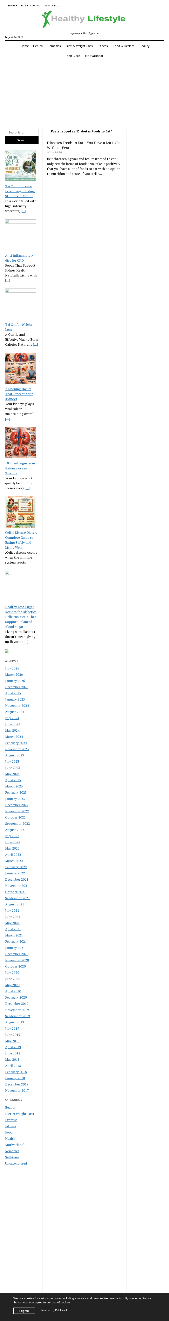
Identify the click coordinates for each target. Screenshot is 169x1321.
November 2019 (17, 1009)
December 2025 (16, 687)
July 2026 (12, 668)
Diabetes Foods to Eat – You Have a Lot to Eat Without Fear (84, 145)
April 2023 (13, 780)
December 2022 (16, 805)
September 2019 (17, 1016)
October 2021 (15, 891)
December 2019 (16, 1003)
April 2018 (13, 1065)
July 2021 (12, 910)
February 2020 (16, 997)
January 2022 (15, 873)
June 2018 (12, 1053)
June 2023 (12, 767)
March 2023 (14, 786)
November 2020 (17, 960)
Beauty (144, 46)
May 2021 (12, 923)
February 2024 (16, 742)
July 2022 (12, 836)
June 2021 (12, 916)
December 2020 (16, 954)
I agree (24, 1311)
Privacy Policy (53, 5)
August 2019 (14, 1022)
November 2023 (17, 749)
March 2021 (14, 935)
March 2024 (14, 736)
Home (24, 5)
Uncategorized (16, 1163)
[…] (23, 211)
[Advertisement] (84, 94)
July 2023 (12, 761)
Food (9, 1132)
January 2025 (15, 699)
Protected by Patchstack (54, 1310)
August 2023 (14, 755)
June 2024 (12, 724)
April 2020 (13, 991)
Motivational (94, 56)
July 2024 (12, 718)
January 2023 (15, 798)
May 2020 (12, 985)
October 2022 (15, 817)
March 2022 (14, 860)
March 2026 (14, 674)
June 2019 (12, 1034)
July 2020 (12, 972)
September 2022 (17, 823)
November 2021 (17, 885)
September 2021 (17, 898)
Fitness (103, 46)
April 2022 (13, 854)
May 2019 (12, 1041)
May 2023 (12, 774)
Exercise (11, 1120)
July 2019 (12, 1028)
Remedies (54, 46)
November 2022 (17, 811)
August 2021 (14, 904)
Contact (35, 5)
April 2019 (13, 1047)
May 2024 (12, 730)
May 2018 (12, 1059)
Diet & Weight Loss (79, 46)
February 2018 (16, 1072)
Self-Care (73, 56)
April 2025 (13, 693)
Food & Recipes (124, 46)
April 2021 (13, 929)
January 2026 (15, 680)
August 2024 (14, 711)
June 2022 (12, 842)
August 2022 (14, 829)
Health (38, 46)
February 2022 (16, 867)
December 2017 (16, 1084)
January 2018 (15, 1078)
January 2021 (15, 947)
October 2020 (15, 966)
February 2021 (16, 941)
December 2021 (16, 879)
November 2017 (17, 1090)
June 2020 (12, 978)
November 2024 (17, 705)
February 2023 (16, 792)
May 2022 (12, 848)
